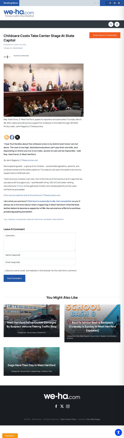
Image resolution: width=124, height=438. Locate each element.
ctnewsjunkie (21, 219)
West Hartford (58, 219)
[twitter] (115, 3)
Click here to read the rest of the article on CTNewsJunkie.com (32, 195)
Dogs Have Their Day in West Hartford (31, 365)
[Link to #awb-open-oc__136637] (110, 24)
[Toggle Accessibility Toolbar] (118, 432)
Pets (50, 371)
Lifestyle (44, 371)
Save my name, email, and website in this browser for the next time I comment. (41, 270)
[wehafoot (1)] (62, 393)
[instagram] (119, 3)
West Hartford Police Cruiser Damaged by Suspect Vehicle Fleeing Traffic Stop (63, 3)
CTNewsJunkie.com (29, 160)
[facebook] (110, 3)
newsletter (48, 219)
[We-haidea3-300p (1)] (19, 10)
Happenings (35, 371)
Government (18, 48)
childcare (11, 219)
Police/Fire (41, 332)
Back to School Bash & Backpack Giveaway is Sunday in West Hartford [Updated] (92, 326)
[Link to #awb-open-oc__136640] (117, 24)
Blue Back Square (82, 336)
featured (30, 219)
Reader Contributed (108, 336)
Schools (70, 338)
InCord (20, 186)
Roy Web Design (93, 419)
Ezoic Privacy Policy (68, 419)
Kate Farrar (39, 219)
